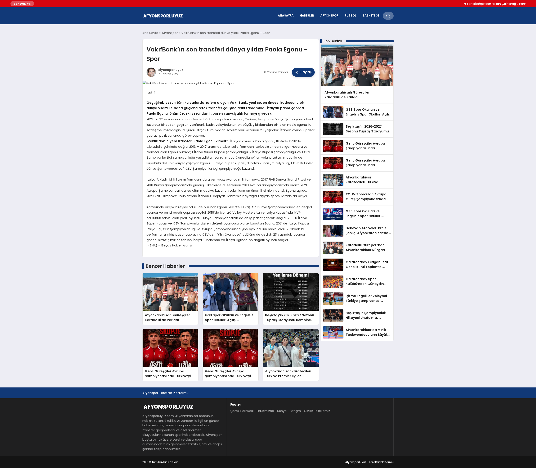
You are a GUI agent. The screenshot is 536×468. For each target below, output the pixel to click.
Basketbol (371, 15)
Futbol (350, 15)
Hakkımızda (265, 411)
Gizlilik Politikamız (317, 411)
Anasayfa (286, 15)
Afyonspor (329, 15)
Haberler (307, 15)
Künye (282, 411)
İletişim (295, 411)
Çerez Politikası (242, 411)
